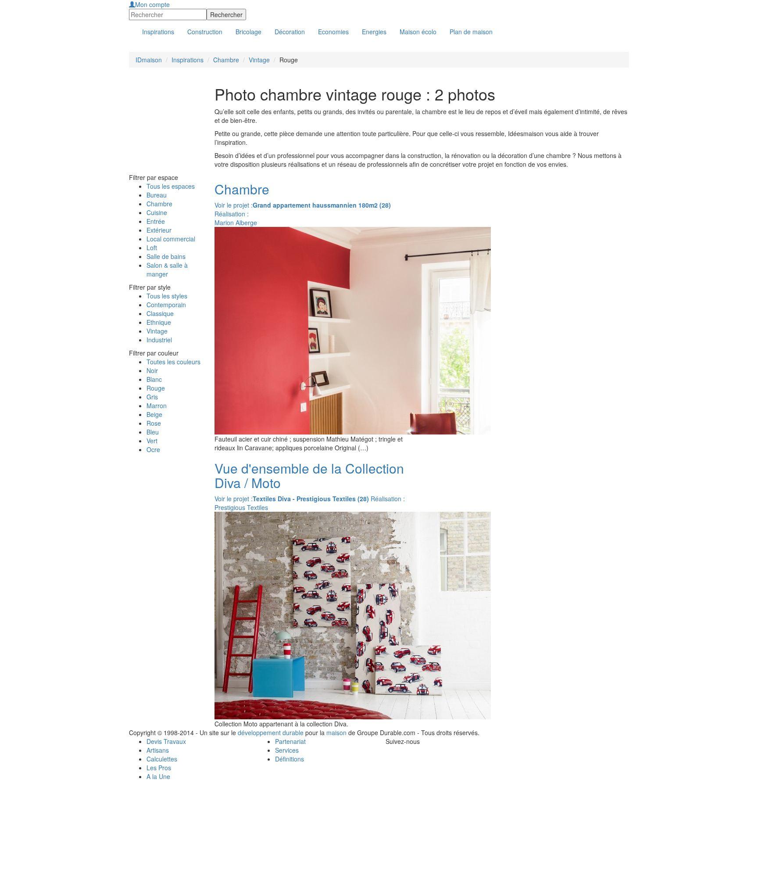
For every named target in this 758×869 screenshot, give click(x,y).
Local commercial (171, 238)
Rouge (156, 388)
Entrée (156, 221)
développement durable (271, 732)
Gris (152, 396)
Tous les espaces (171, 186)
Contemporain (166, 304)
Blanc (154, 379)
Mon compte (152, 4)
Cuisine (157, 212)
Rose (154, 423)
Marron (157, 405)
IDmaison (149, 59)
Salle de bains (166, 256)
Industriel (159, 339)
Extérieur (159, 230)
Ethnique (159, 322)
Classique (160, 313)
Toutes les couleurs (173, 361)
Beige (154, 414)
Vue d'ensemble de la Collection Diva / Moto (309, 475)
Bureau (157, 194)
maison (336, 732)
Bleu (153, 431)
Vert (152, 440)
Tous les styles (167, 295)
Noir (152, 370)
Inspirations (188, 59)
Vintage (259, 59)
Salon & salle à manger (167, 269)
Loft (152, 247)
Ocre (153, 449)
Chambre (226, 59)
